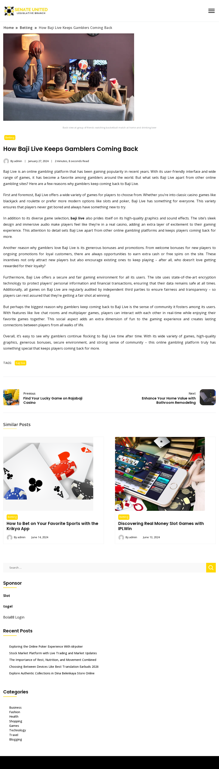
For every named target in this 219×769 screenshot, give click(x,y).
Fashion (14, 712)
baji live (77, 218)
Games (14, 726)
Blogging (15, 739)
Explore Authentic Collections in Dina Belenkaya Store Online (52, 673)
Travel (13, 735)
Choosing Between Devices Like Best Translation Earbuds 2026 (54, 667)
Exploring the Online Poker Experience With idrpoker (46, 646)
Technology (17, 730)
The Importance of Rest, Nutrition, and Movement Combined (52, 660)
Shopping (15, 721)
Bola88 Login (13, 617)
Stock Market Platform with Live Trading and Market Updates (53, 653)
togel (8, 606)
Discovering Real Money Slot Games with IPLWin (161, 526)
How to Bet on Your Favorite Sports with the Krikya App (52, 526)
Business (15, 707)
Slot (6, 595)
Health (13, 716)
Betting (9, 137)
